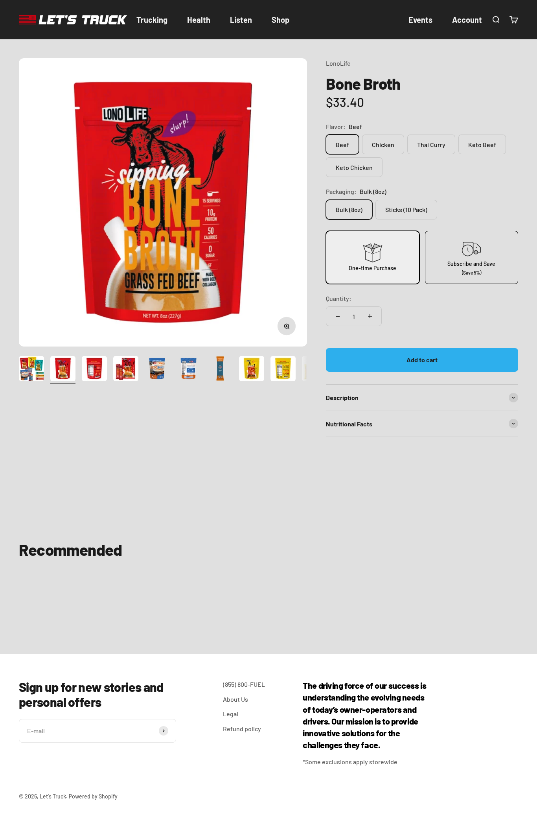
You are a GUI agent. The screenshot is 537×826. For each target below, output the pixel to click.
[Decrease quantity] (337, 316)
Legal (230, 713)
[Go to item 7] (220, 370)
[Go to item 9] (283, 370)
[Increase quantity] (370, 316)
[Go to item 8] (251, 370)
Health (198, 19)
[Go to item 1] (31, 370)
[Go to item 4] (125, 370)
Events (420, 19)
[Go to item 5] (157, 370)
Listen (241, 19)
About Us (235, 699)
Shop (280, 19)
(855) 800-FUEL (244, 684)
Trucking (151, 19)
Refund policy (242, 728)
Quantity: (338, 298)
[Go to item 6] (188, 370)
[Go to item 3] (94, 370)
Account (467, 19)
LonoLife (338, 63)
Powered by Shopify (93, 796)
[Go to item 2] (62, 370)
